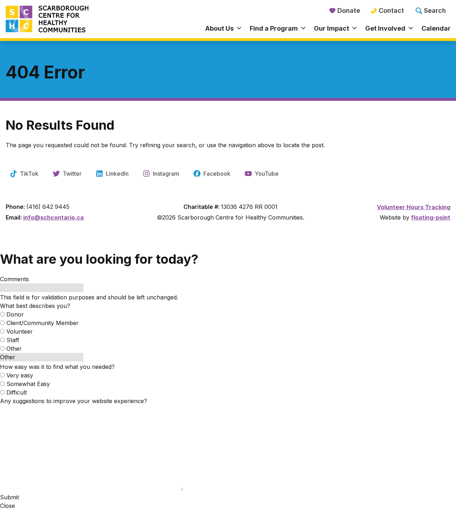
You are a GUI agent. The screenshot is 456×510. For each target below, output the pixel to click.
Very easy (19, 375)
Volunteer (19, 331)
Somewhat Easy (28, 383)
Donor (15, 314)
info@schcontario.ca (53, 217)
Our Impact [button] (331, 28)
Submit (9, 497)
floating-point (430, 217)
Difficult (16, 392)
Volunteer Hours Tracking (413, 207)
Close (7, 505)
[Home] (61, 19)
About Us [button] (219, 28)
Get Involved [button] (385, 28)
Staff (12, 340)
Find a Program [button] (274, 28)
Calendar (436, 28)
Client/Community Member (42, 322)
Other (14, 348)
